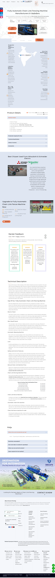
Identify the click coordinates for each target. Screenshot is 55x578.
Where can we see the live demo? (16, 448)
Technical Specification (13, 139)
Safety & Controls (12, 142)
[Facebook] (1, 8)
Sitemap (19, 523)
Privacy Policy (34, 574)
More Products (43, 511)
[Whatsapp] (52, 571)
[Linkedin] (1, 13)
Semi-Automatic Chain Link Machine (32, 528)
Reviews (22, 1)
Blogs (19, 520)
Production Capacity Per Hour (15, 135)
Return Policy (28, 574)
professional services (38, 380)
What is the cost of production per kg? (17, 432)
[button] (36, 3)
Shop (18, 1)
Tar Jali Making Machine (41, 544)
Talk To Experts (12, 28)
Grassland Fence (37, 21)
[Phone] (52, 567)
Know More (7, 221)
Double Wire (19, 21)
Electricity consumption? (14, 441)
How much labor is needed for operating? (18, 444)
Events (19, 518)
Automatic (24, 20)
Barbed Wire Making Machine (30, 542)
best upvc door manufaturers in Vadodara (14, 269)
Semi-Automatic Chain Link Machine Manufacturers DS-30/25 (32, 534)
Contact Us (20, 525)
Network (45, 574)
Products (13, 1)
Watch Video (12, 33)
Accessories (11, 146)
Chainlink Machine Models (31, 513)
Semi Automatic (30, 21)
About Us (20, 513)
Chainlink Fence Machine (41, 542)
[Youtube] (1, 11)
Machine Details (12, 117)
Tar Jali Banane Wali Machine (30, 544)
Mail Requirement (42, 28)
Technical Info (43, 32)
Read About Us (26, 505)
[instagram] (1, 17)
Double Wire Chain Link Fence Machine (32, 518)
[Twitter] (1, 15)
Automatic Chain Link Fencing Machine (26, 541)
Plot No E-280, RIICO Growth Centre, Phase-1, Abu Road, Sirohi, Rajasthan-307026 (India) (18, 558)
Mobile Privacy (40, 574)
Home (4, 1)
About (8, 1)
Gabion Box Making (44, 21)
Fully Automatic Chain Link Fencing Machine (32, 523)
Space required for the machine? (16, 451)
